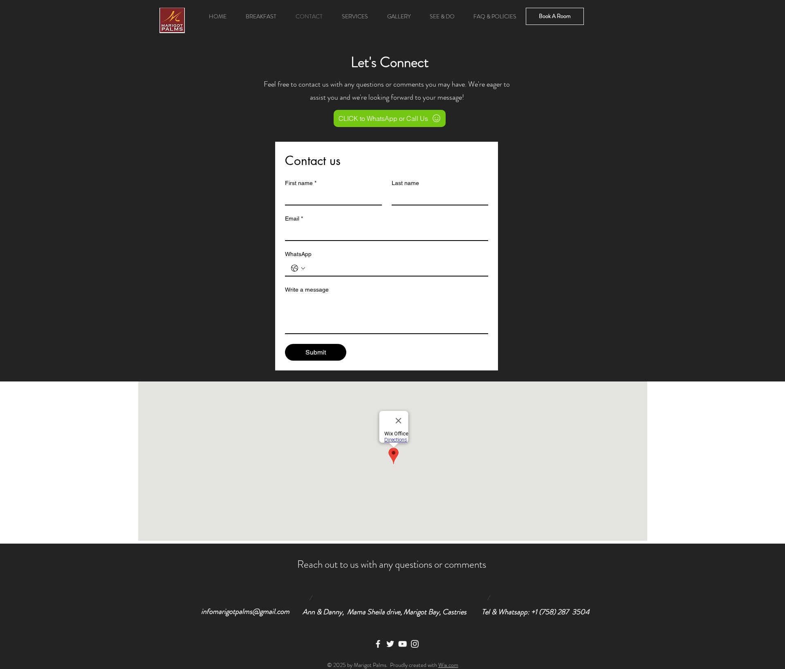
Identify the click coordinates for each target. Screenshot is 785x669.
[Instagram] (415, 644)
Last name (405, 183)
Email (294, 218)
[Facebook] (378, 644)
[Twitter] (390, 644)
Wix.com (448, 665)
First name (300, 183)
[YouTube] (402, 644)
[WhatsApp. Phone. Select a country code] (298, 268)
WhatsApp (298, 254)
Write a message (307, 289)
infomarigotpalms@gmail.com (245, 611)
